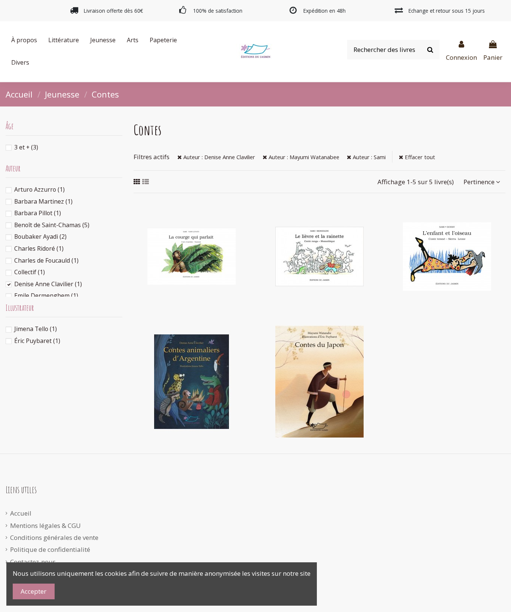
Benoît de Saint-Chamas (51, 225)
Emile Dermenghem (46, 295)
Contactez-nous (33, 561)
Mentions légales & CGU (45, 525)
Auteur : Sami (368, 157)
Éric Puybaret (37, 341)
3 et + (26, 147)
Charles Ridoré (39, 248)
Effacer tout (419, 157)
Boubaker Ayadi (40, 236)
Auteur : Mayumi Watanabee (303, 157)
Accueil (20, 513)
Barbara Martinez (43, 201)
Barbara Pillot (37, 213)
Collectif (29, 272)
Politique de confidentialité (50, 549)
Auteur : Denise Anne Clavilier (218, 157)
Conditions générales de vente (54, 537)
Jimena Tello (35, 329)
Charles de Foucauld (46, 260)
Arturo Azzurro (39, 189)
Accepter (33, 591)
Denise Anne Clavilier (48, 284)
